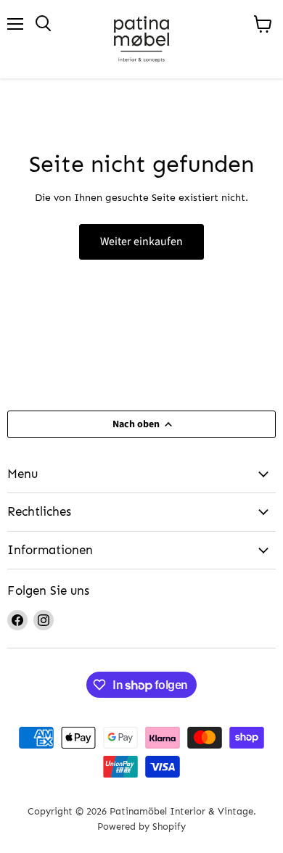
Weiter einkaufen (141, 242)
